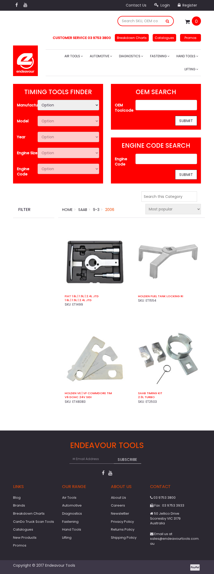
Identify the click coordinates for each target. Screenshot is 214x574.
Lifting (190, 69)
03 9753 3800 (164, 497)
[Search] (167, 21)
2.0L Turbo (146, 397)
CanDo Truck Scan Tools (33, 521)
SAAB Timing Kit (150, 393)
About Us (118, 497)
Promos (191, 38)
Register (189, 5)
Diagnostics (130, 56)
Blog (17, 497)
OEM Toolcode (124, 107)
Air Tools (72, 56)
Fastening (159, 56)
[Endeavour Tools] (25, 59)
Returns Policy (122, 529)
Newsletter (120, 513)
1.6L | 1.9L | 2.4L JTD (78, 300)
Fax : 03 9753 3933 (168, 505)
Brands (19, 505)
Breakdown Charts (132, 38)
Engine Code (23, 171)
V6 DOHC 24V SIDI (78, 397)
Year (21, 137)
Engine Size (27, 153)
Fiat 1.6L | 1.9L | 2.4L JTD (82, 296)
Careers (118, 505)
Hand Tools (186, 56)
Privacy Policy (122, 521)
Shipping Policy (123, 537)
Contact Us (136, 5)
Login (164, 5)
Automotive (100, 56)
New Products (25, 537)
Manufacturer (27, 105)
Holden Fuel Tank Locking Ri (160, 296)
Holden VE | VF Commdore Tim (88, 393)
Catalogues (164, 38)
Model (23, 121)
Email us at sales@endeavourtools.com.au (174, 538)
